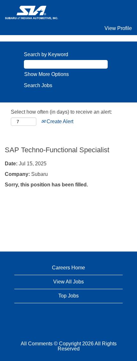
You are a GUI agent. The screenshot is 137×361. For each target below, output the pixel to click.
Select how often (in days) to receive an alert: (61, 112)
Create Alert (59, 121)
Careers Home (68, 267)
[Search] (113, 12)
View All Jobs (68, 281)
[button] (129, 12)
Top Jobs (68, 295)
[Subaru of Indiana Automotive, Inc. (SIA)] (29, 12)
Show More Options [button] (46, 74)
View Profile (118, 28)
